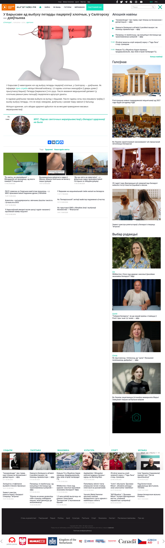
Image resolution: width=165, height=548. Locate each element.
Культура (89, 450)
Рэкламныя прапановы (126, 518)
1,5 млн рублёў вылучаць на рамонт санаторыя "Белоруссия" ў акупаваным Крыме (69, 499)
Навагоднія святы (61, 149)
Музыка (142, 450)
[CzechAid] (135, 541)
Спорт (114, 450)
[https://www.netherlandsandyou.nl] (50, 541)
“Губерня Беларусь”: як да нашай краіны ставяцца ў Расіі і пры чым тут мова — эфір (134, 317)
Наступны (163, 541)
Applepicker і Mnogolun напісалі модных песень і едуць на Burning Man (94, 475)
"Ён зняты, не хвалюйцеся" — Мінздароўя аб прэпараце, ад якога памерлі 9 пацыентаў (19, 179)
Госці (59, 2)
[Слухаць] (116, 314)
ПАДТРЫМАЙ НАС (95, 7)
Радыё (52, 518)
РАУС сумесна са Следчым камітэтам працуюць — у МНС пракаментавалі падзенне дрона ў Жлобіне (27, 192)
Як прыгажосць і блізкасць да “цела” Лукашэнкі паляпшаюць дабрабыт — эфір (132, 359)
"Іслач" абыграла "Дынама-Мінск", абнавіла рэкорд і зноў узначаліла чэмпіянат (122, 486)
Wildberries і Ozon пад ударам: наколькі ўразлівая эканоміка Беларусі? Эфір (133, 275)
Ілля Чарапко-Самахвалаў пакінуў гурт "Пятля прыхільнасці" (149, 475)
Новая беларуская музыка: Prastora (149, 495)
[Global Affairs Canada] (115, 541)
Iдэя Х (77, 2)
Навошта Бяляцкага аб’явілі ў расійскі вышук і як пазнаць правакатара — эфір (137, 28)
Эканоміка (63, 450)
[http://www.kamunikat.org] (88, 541)
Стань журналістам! (28, 518)
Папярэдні (1, 541)
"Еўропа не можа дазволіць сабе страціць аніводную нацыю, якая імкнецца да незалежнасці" (41, 499)
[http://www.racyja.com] (68, 541)
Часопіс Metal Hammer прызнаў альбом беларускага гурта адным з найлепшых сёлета (95, 497)
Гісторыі (67, 7)
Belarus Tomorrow (68, 2)
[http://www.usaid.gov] (76, 541)
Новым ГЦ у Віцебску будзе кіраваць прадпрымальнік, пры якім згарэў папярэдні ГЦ (136, 51)
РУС (156, 2)
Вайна (47, 7)
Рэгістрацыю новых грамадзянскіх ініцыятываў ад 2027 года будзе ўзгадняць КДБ (136, 101)
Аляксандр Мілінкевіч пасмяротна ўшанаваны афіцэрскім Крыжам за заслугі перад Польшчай (135, 436)
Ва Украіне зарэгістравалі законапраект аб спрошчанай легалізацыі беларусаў (136, 143)
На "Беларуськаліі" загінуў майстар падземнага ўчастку (81, 199)
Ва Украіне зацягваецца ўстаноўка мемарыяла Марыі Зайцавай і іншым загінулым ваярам (135, 398)
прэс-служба (22, 88)
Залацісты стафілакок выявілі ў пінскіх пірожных (14, 485)
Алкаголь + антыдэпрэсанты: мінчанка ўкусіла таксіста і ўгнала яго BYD (29, 201)
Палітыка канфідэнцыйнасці (82, 530)
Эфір (88, 2)
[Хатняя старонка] (26, 7)
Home (40, 7)
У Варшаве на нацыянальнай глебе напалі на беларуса (80, 191)
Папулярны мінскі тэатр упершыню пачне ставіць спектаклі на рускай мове (95, 486)
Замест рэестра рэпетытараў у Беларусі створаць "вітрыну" (133, 225)
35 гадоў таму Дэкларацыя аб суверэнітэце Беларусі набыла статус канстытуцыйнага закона (134, 184)
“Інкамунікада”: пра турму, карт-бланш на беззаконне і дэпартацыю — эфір (139, 21)
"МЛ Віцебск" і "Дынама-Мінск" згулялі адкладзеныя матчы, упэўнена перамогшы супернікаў (123, 497)
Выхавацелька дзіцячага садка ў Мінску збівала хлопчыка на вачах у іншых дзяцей (54, 179)
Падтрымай (43, 518)
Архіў (68, 518)
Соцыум (7, 450)
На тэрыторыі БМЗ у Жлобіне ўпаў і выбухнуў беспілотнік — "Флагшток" (76, 209)
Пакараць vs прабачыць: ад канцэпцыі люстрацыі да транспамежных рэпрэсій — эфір (138, 36)
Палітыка (35, 450)
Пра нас (141, 518)
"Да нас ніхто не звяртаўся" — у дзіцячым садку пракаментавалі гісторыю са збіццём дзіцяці (88, 179)
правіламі (111, 527)
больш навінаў (156, 57)
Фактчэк (83, 2)
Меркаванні (80, 7)
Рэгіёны (61, 518)
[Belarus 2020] (24, 541)
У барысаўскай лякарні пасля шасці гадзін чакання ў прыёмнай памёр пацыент (27, 211)
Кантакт (112, 518)
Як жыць (57, 7)
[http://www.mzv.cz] (100, 541)
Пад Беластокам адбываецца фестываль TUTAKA (148, 486)
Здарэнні (29, 22)
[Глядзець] (113, 272)
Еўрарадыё (7, 22)
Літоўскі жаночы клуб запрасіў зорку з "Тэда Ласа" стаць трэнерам (137, 43)
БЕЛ (151, 2)
